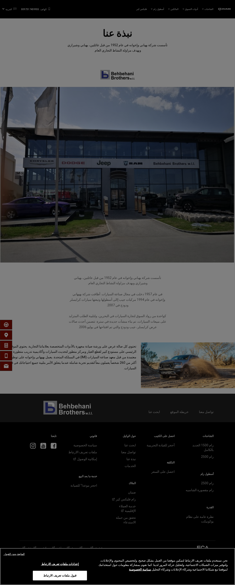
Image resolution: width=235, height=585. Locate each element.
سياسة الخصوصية (140, 569)
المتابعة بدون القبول (14, 554)
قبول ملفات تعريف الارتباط (59, 575)
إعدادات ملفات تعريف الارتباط (60, 564)
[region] (117, 566)
